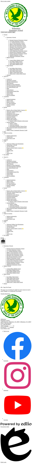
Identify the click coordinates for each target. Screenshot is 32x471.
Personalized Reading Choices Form (18, 126)
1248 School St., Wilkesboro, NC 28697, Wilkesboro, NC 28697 (16, 321)
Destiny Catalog (13, 123)
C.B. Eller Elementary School (17, 41)
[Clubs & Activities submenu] (4, 215)
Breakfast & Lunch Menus (13, 114)
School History (10, 90)
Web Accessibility (11, 95)
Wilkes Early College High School (18, 73)
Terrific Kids (10, 137)
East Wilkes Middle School (16, 61)
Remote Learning (11, 104)
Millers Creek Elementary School (17, 44)
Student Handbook (11, 99)
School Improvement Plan (13, 91)
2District (9, 75)
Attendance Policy (11, 112)
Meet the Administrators (12, 81)
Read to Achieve (10, 102)
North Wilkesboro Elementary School (18, 51)
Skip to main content (5, 1)
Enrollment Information (12, 115)
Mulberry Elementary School (16, 49)
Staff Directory (10, 83)
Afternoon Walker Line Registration (15, 143)
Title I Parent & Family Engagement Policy (17, 127)
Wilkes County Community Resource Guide (17, 130)
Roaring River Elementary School (17, 52)
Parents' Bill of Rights (12, 119)
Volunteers (9, 129)
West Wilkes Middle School (16, 64)
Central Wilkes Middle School (17, 60)
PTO (8, 152)
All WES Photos (10, 146)
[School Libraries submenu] (15, 122)
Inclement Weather (11, 117)
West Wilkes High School (16, 71)
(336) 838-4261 (8, 323)
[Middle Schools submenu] (7, 59)
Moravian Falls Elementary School (18, 45)
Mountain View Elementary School (18, 47)
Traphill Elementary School (16, 55)
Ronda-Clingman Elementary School (18, 53)
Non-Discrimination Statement (14, 86)
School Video (10, 94)
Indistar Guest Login (11, 118)
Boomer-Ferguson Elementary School (18, 40)
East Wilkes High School (15, 68)
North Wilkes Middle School (16, 63)
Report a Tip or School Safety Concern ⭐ (17, 110)
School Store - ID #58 (12, 145)
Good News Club (11, 138)
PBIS (8, 88)
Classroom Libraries (14, 125)
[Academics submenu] (4, 98)
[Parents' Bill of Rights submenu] (17, 200)
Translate (12, 327)
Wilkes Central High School (16, 72)
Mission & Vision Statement (13, 84)
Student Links (10, 150)
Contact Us (9, 79)
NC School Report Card (12, 87)
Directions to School (11, 80)
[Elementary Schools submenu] (4, 247)
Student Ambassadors (12, 135)
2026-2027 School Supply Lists (14, 111)
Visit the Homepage (5, 293)
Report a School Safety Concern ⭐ (15, 148)
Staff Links (9, 149)
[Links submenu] (4, 223)
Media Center (10, 100)
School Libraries (10, 122)
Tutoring (9, 106)
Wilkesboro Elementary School (17, 56)
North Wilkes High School (16, 69)
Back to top (6, 331)
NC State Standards (11, 103)
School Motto (10, 92)
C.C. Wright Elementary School (17, 42)
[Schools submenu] (4, 36)
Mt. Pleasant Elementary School (17, 48)
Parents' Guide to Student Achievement (19, 121)
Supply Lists (9, 153)
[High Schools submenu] (7, 67)
